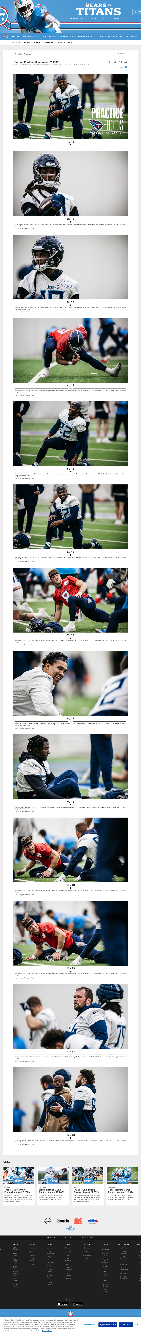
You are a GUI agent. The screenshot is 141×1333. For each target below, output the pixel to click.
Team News (50, 1248)
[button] (67, 1208)
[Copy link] (125, 62)
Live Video (68, 1248)
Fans (87, 1258)
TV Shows (68, 1251)
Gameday (87, 1248)
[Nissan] (48, 1221)
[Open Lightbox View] (70, 111)
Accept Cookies (126, 1325)
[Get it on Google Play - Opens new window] (78, 1305)
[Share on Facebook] (109, 63)
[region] (70, 1325)
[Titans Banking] (63, 1221)
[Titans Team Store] (70, 1228)
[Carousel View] (117, 67)
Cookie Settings (89, 1325)
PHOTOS (87, 1244)
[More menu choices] (91, 36)
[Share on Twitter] (115, 63)
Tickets (15, 1244)
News (50, 1244)
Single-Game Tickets (15, 1260)
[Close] (137, 1324)
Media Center (124, 1248)
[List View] (126, 67)
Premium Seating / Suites (15, 1273)
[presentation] (137, 1208)
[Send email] (120, 63)
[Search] (98, 36)
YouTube (68, 1278)
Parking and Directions (105, 1260)
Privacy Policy (47, 1331)
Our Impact (123, 1273)
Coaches (32, 1255)
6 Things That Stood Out (50, 1277)
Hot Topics (50, 1266)
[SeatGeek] (77, 1221)
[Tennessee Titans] (70, 1314)
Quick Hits (50, 1262)
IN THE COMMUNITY (124, 1244)
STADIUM (105, 1244)
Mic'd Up (68, 1264)
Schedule (32, 1248)
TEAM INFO (32, 1244)
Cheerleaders (87, 1255)
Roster (32, 1251)
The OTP (68, 1255)
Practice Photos (23, 54)
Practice (87, 1251)
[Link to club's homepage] (6, 36)
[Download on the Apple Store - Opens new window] (62, 1304)
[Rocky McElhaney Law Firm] (92, 1221)
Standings (32, 1264)
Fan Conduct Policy (105, 1273)
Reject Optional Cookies (108, 1325)
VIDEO (68, 1244)
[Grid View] (121, 67)
